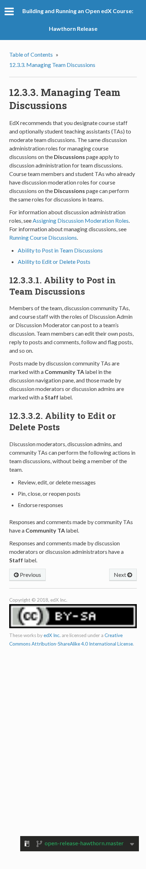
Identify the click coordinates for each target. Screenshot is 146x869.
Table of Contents (31, 54)
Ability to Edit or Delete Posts (54, 261)
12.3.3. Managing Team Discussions (52, 64)
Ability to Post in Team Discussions (60, 250)
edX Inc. (52, 635)
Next (120, 574)
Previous (30, 574)
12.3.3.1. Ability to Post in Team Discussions (62, 285)
